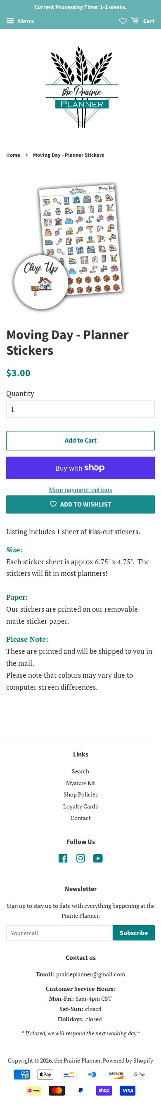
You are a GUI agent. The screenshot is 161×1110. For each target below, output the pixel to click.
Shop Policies (81, 794)
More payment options (80, 489)
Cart (148, 21)
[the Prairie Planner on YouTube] (98, 860)
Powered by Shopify (128, 1060)
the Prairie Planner (77, 1060)
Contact (81, 818)
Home (13, 155)
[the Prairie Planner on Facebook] (63, 860)
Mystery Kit (80, 783)
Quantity (20, 393)
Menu (25, 21)
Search (80, 771)
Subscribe (134, 933)
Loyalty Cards (80, 806)
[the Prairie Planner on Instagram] (80, 860)
